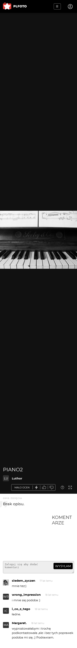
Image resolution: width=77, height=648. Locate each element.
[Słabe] (52, 487)
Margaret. (19, 623)
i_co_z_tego (21, 609)
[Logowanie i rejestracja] (70, 6)
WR (6, 596)
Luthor (17, 478)
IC (6, 611)
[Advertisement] (27, 536)
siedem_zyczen (23, 580)
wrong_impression (26, 595)
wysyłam (63, 566)
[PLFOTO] (15, 6)
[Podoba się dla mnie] (44, 487)
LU (6, 478)
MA (6, 625)
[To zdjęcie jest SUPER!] (36, 487)
